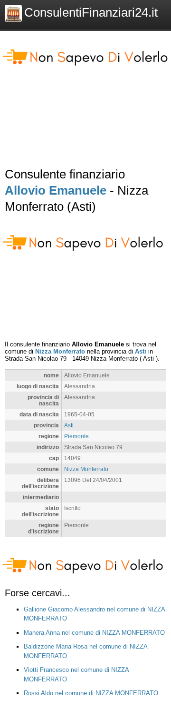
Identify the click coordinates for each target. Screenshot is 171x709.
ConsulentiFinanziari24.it (91, 12)
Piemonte (76, 436)
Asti (140, 351)
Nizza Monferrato (60, 351)
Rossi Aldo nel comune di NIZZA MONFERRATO (91, 693)
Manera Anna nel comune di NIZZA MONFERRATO (94, 632)
